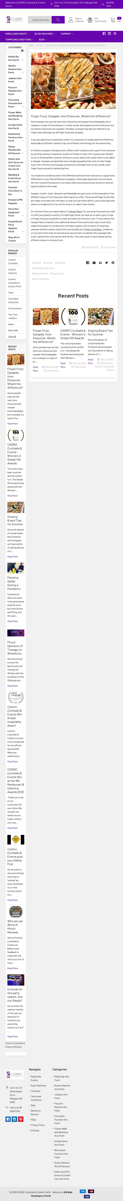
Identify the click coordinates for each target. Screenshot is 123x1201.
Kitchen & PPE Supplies (15, 201)
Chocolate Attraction (13, 300)
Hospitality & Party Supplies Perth (15, 226)
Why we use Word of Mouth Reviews (15, 926)
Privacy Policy (38, 1125)
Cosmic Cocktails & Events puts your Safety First (15, 856)
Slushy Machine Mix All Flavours (14, 150)
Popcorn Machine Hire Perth (15, 90)
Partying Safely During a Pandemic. (14, 583)
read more (12, 423)
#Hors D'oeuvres (40, 278)
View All (12, 336)
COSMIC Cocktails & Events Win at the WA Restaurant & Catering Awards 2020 (15, 781)
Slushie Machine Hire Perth (15, 69)
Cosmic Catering (12, 271)
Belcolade (13, 330)
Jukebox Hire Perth (15, 80)
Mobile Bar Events (16, 33)
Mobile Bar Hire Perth (13, 58)
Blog (42, 39)
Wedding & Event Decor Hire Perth (14, 178)
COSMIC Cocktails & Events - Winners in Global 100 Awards (14, 454)
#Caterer (48, 262)
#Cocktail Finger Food (43, 268)
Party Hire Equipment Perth (14, 212)
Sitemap (35, 1130)
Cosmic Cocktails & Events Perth (14, 283)
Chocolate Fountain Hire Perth (15, 103)
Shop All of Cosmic (14, 239)
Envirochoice (15, 308)
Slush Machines (43, 33)
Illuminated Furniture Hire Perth (15, 137)
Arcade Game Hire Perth (15, 126)
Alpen (11, 324)
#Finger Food (56, 273)
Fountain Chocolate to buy (15, 190)
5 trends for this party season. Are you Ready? (14, 994)
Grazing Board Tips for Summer (15, 520)
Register (79, 21)
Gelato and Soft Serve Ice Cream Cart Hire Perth (15, 164)
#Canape (36, 262)
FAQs (33, 1119)
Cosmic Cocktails (13, 261)
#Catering (60, 262)
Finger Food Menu (93, 229)
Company (66, 33)
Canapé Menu (75, 211)
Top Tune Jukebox (12, 316)
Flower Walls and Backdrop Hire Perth (15, 115)
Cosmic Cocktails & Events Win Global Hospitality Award (14, 716)
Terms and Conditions (18, 39)
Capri (11, 292)
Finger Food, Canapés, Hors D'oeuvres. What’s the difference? (15, 378)
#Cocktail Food (40, 273)
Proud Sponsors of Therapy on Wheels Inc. (15, 647)
